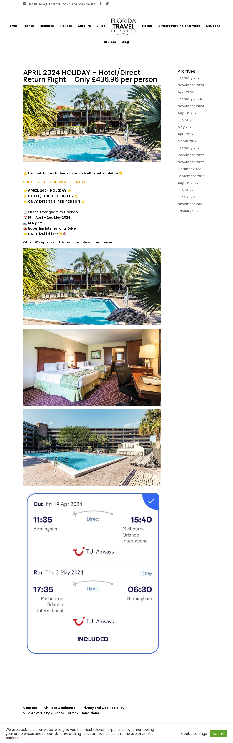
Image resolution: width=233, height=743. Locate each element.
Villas (100, 26)
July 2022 (185, 190)
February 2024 (190, 99)
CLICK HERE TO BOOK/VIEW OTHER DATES (56, 182)
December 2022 (191, 155)
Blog (125, 42)
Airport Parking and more (179, 26)
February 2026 (190, 78)
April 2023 (186, 134)
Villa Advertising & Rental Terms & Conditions (61, 713)
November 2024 (191, 85)
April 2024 (186, 92)
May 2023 (186, 127)
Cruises (110, 42)
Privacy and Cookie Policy (102, 708)
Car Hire (84, 26)
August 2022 (188, 183)
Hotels (147, 26)
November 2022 (191, 162)
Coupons (213, 26)
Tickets (66, 26)
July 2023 (185, 120)
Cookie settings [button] (194, 734)
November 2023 (191, 106)
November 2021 (190, 204)
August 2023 (188, 113)
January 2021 (189, 211)
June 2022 (186, 197)
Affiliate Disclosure (59, 708)
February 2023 (190, 148)
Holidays (47, 26)
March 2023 (187, 141)
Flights (28, 26)
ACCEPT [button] (219, 734)
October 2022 (189, 169)
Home (12, 26)
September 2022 (191, 176)
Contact (30, 708)
